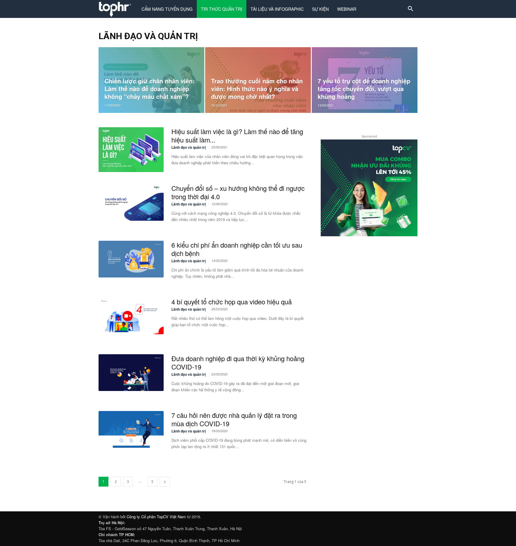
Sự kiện (320, 9)
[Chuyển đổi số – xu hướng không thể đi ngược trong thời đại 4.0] (131, 202)
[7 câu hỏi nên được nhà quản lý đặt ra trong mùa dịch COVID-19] (131, 429)
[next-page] (165, 482)
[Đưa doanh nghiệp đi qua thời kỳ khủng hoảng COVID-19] (131, 372)
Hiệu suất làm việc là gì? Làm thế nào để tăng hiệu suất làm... (237, 135)
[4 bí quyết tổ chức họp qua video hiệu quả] (131, 315)
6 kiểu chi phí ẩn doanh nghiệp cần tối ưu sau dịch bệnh (236, 249)
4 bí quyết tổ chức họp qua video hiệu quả (231, 301)
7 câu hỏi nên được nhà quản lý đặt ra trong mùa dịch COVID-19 (234, 419)
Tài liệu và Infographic (277, 9)
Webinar (346, 9)
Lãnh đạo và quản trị (188, 147)
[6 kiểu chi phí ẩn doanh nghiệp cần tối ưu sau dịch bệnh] (131, 259)
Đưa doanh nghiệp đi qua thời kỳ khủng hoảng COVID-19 (237, 362)
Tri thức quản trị (221, 9)
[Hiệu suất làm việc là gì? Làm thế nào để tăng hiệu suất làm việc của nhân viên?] (131, 149)
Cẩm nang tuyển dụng (167, 9)
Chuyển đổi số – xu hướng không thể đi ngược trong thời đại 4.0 (238, 192)
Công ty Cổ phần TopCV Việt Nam (156, 516)
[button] (410, 9)
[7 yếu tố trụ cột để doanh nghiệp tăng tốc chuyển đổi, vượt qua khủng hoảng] (364, 80)
